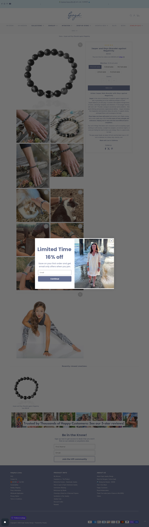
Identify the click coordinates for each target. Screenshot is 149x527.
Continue (54, 279)
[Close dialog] (111, 241)
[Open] (5, 522)
